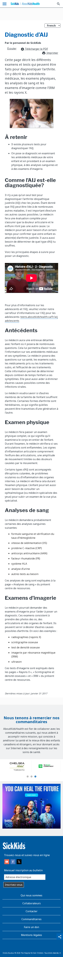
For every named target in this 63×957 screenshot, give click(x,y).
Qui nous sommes (31, 895)
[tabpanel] (17, 766)
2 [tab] (31, 776)
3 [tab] (35, 776)
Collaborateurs (31, 903)
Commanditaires (31, 919)
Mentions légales (31, 935)
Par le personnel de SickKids (23, 43)
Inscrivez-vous (13, 884)
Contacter (31, 911)
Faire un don (31, 927)
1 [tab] (27, 776)
